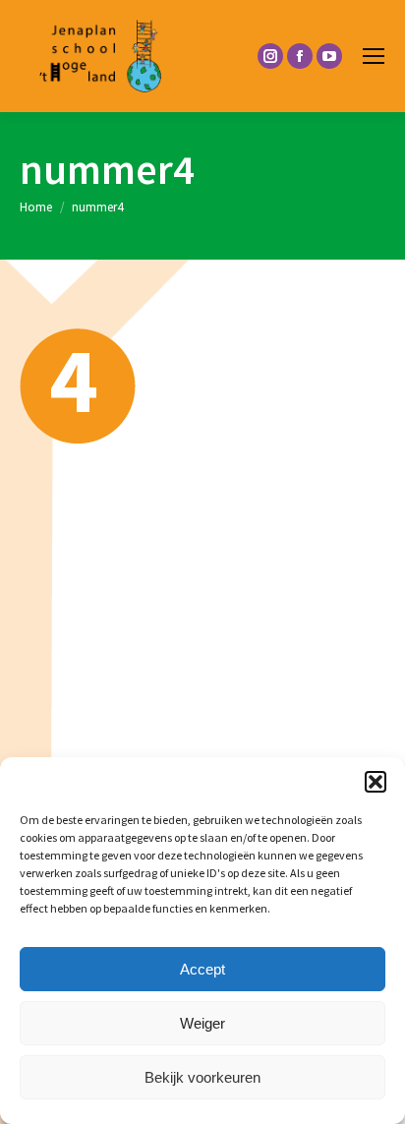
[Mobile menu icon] (373, 56)
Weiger (202, 1023)
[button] (375, 782)
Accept (202, 969)
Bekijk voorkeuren (202, 1077)
